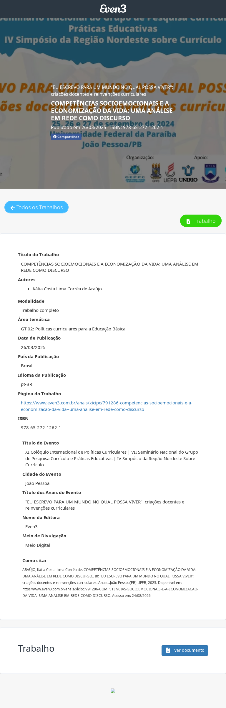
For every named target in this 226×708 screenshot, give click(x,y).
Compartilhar (67, 136)
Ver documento (188, 650)
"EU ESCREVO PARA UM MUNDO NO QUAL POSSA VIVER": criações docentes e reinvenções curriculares (112, 90)
